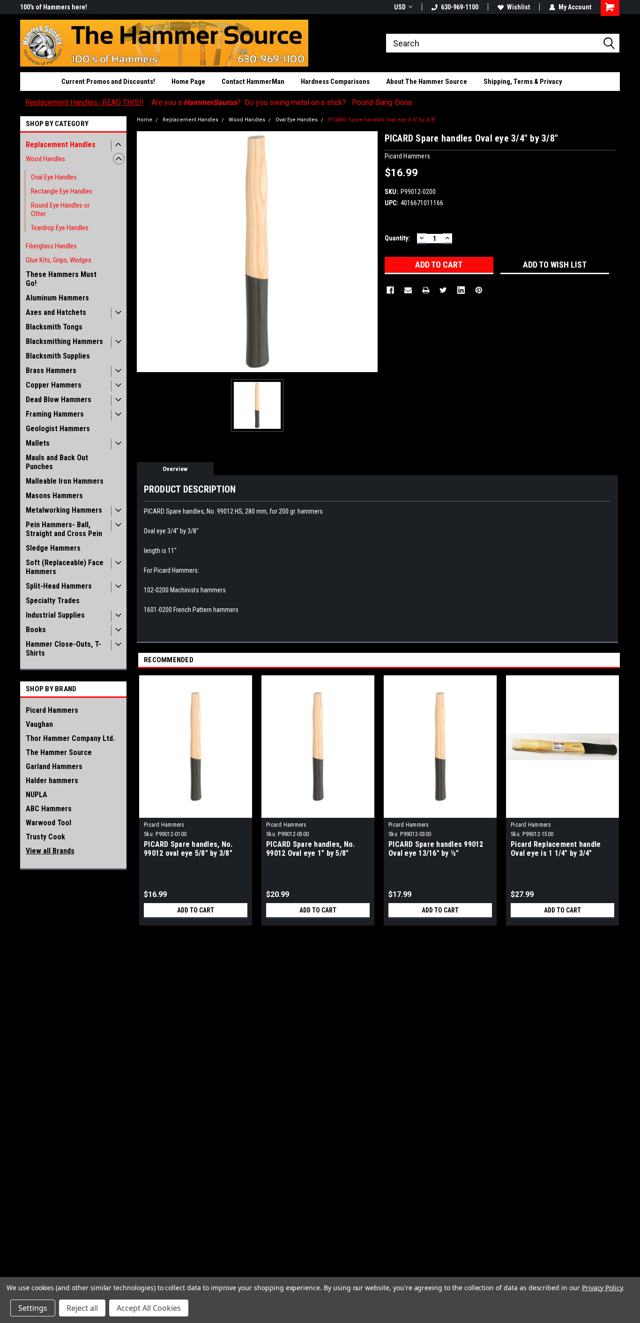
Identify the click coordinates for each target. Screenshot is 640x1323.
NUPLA (36, 794)
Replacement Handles (61, 144)
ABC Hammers (49, 808)
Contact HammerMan (253, 81)
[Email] (408, 290)
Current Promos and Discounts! (108, 81)
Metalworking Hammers (64, 510)
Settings (32, 1308)
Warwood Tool (48, 822)
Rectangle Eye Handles (61, 191)
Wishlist (518, 7)
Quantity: (397, 238)
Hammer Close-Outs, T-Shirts (63, 649)
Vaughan (39, 724)
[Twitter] (443, 290)
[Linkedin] (461, 290)
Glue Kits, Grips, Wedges (58, 260)
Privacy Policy (602, 1287)
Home (144, 120)
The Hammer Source (59, 752)
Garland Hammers (54, 766)
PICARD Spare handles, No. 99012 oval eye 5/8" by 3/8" (188, 849)
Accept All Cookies (149, 1308)
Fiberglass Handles (51, 246)
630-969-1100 (459, 7)
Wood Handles (45, 159)
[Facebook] (390, 290)
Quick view (195, 811)
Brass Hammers (51, 370)
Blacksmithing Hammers (64, 341)
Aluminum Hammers (57, 297)
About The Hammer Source (426, 81)
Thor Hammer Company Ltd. (70, 738)
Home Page (188, 81)
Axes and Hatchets (56, 312)
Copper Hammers (54, 385)
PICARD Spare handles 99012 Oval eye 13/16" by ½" (436, 849)
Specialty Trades (53, 600)
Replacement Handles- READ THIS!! (84, 102)
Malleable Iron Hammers (65, 481)
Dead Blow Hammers (58, 399)
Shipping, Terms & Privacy (523, 81)
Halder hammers (52, 780)
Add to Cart (195, 910)
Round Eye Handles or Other (60, 209)
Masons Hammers (54, 495)
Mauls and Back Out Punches (57, 462)
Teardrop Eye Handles (60, 228)
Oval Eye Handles (54, 177)
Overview (175, 468)
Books (36, 629)
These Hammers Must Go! (61, 279)
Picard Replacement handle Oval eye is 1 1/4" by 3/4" (556, 849)
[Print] (426, 290)
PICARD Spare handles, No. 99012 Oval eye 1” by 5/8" (310, 849)
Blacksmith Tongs (54, 326)
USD (400, 7)
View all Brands (50, 850)
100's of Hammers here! (53, 7)
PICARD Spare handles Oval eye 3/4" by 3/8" (382, 120)
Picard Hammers (52, 710)
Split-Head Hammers (59, 586)
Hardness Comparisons (335, 81)
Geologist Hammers (58, 428)
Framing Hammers (55, 414)
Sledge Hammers (53, 548)
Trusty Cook (45, 836)
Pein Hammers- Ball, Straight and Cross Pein (64, 529)
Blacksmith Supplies (58, 355)
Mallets (38, 443)
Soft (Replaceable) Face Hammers (65, 567)
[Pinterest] (479, 290)
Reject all (82, 1308)
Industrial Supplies (55, 615)
